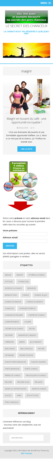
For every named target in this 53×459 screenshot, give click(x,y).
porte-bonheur (12, 369)
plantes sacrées (38, 362)
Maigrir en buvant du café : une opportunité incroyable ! (26, 120)
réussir (8, 382)
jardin (22, 342)
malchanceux (26, 348)
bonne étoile (11, 295)
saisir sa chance (39, 389)
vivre (19, 395)
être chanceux (11, 402)
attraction (23, 281)
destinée (9, 335)
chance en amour (13, 302)
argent (20, 275)
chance (25, 295)
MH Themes (26, 453)
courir (27, 322)
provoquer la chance (36, 375)
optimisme (9, 355)
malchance (10, 348)
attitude (9, 281)
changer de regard (14, 315)
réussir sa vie (23, 382)
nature (41, 348)
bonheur (31, 288)
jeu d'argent (36, 342)
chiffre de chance (36, 315)
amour (8, 275)
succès (8, 395)
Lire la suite (26, 149)
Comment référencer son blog (17, 421)
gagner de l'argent (27, 335)
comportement (12, 322)
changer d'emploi (27, 308)
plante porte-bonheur (15, 362)
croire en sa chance (14, 328)
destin (32, 328)
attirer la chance (37, 275)
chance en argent (34, 302)
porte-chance (31, 369)
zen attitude (32, 395)
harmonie (9, 342)
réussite (39, 382)
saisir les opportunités (15, 389)
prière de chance (12, 375)
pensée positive (26, 355)
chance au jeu (40, 295)
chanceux (9, 308)
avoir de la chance (13, 288)
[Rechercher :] (26, 438)
